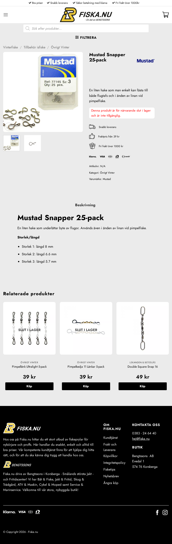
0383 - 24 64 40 (144, 433)
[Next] (76, 92)
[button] (5, 14)
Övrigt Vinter (60, 47)
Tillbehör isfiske (34, 47)
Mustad (107, 179)
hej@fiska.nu (141, 438)
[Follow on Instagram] (165, 513)
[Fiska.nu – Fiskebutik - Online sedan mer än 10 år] (86, 14)
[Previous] (10, 92)
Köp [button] (142, 386)
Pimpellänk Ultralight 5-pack (29, 367)
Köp (29, 386)
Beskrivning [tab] (85, 205)
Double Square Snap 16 (143, 367)
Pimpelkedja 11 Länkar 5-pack (86, 367)
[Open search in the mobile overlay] (86, 28)
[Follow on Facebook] (157, 513)
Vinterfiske (10, 47)
